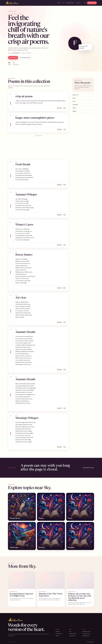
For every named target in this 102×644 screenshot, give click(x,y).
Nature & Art (75, 94)
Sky (15, 11)
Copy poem (59, 129)
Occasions (78, 2)
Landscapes (75, 104)
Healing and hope (72, 633)
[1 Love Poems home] (12, 2)
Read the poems (13, 57)
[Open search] (84, 2)
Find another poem (90, 641)
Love (64, 2)
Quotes (57, 635)
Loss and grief (72, 635)
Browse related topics (25, 57)
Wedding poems (86, 635)
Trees (74, 101)
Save (64, 129)
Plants (74, 98)
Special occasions (86, 633)
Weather (74, 111)
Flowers (74, 107)
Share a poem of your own (88, 467)
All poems (10, 11)
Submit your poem (92, 2)
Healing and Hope (70, 2)
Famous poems (59, 633)
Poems (59, 2)
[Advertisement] (38, 146)
